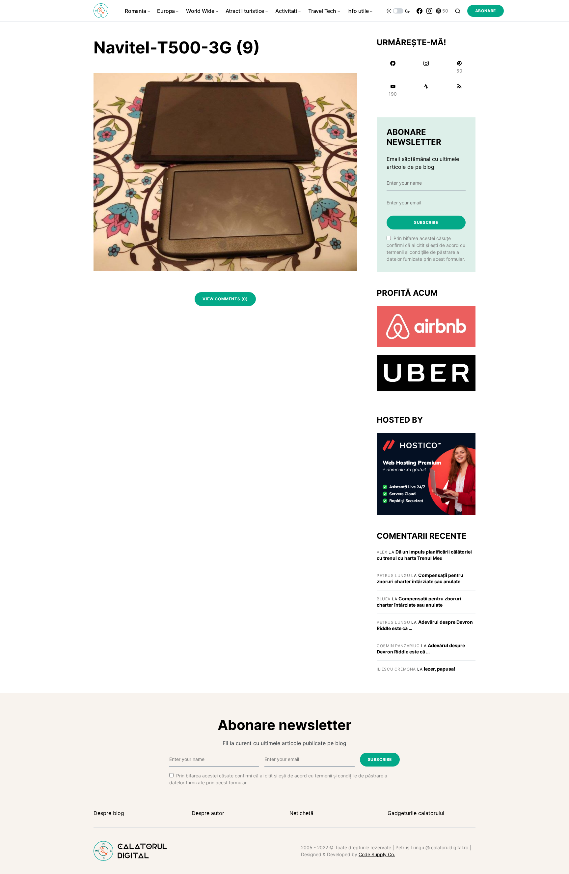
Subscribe (426, 222)
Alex (382, 552)
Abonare (485, 10)
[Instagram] (429, 11)
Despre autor (208, 813)
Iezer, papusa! (439, 669)
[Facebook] (419, 11)
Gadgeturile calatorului (416, 813)
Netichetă (301, 813)
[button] (398, 11)
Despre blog (109, 813)
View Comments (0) (225, 298)
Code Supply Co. (377, 854)
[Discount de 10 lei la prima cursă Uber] (426, 373)
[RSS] (459, 90)
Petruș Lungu (393, 575)
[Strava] (426, 90)
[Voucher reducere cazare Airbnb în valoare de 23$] (426, 326)
